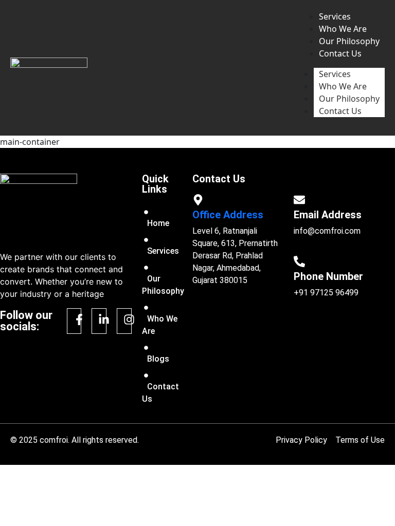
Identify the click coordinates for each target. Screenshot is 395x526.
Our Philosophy (349, 98)
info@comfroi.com (327, 231)
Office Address (227, 215)
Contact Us (340, 111)
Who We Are (343, 86)
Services (335, 74)
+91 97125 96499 (326, 292)
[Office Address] (198, 199)
